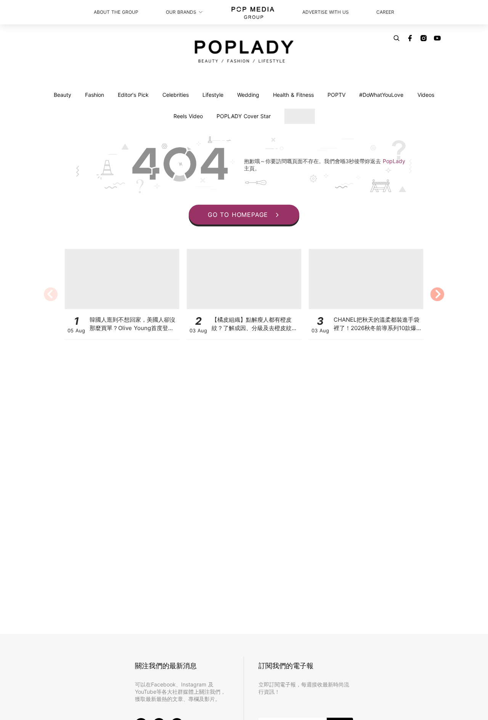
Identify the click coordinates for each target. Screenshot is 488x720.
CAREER (385, 12)
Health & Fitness (293, 94)
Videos (425, 94)
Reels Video (188, 116)
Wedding (248, 94)
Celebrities (175, 94)
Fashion (94, 94)
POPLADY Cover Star (244, 116)
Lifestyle (212, 94)
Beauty (62, 94)
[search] (396, 38)
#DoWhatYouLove (381, 94)
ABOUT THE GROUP (116, 12)
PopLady (394, 161)
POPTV (336, 94)
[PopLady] (244, 51)
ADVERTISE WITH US (325, 12)
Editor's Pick (133, 94)
